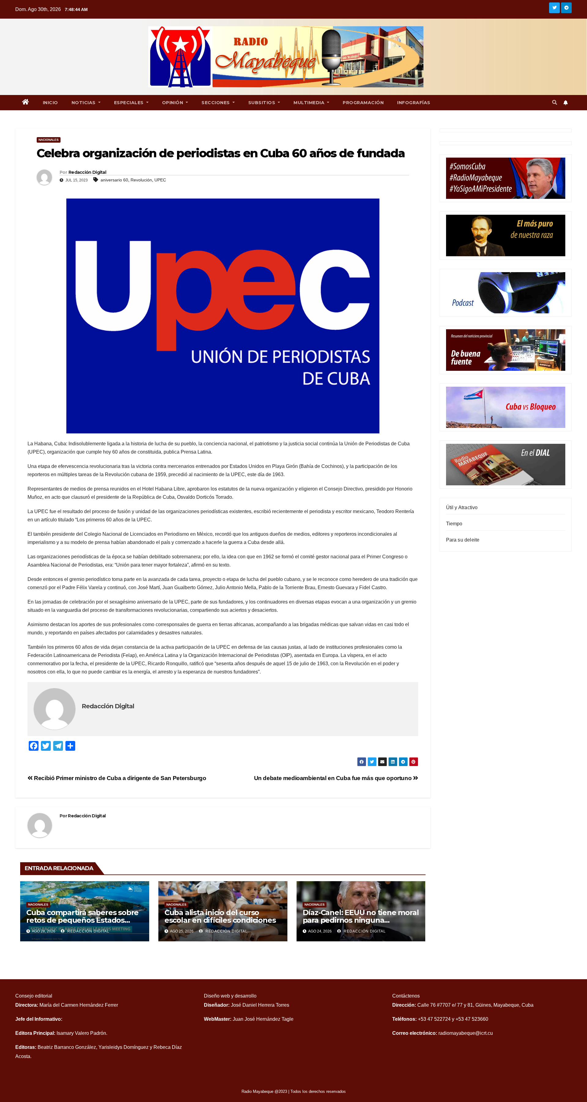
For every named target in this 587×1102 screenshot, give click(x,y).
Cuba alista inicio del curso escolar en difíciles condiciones (220, 916)
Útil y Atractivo (462, 507)
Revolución (141, 179)
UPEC (160, 179)
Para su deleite (463, 539)
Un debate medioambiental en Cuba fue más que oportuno (333, 778)
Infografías (413, 102)
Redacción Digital (87, 172)
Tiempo (454, 523)
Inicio (50, 102)
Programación (363, 102)
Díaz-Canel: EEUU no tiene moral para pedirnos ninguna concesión (361, 920)
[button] (554, 102)
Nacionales (49, 139)
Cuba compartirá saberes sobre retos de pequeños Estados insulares (82, 920)
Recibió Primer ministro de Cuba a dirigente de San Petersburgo (119, 778)
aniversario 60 (114, 179)
